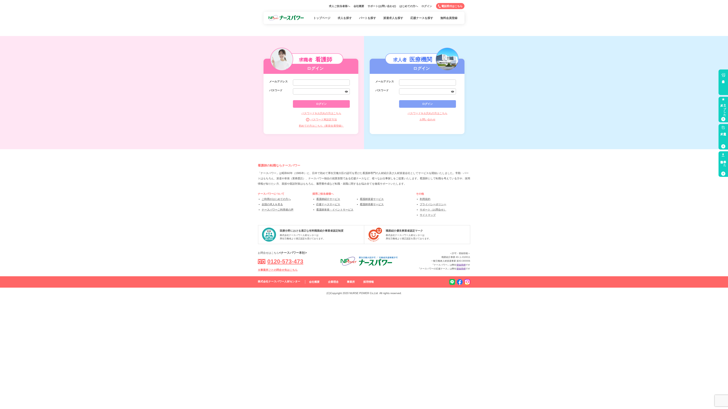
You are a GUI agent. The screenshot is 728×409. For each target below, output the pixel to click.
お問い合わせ (427, 119)
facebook (460, 282)
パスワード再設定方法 (323, 119)
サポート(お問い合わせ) (382, 6)
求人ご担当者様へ (339, 6)
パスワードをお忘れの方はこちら (321, 113)
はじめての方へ (408, 6)
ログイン (426, 6)
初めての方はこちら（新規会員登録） (321, 125)
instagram (467, 282)
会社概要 (359, 6)
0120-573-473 (285, 261)
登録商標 (461, 265)
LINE (452, 282)
